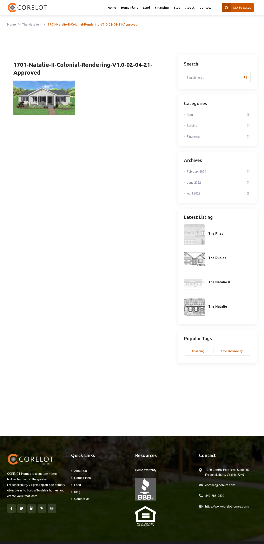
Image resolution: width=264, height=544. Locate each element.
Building (219, 126)
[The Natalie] (194, 307)
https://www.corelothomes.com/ (227, 506)
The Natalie (217, 306)
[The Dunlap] (194, 259)
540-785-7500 (214, 496)
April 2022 (219, 193)
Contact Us (82, 499)
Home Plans (129, 7)
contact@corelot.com (220, 485)
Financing (162, 7)
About (189, 7)
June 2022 (219, 182)
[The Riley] (194, 234)
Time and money (232, 351)
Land (146, 7)
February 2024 (219, 172)
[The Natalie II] (194, 283)
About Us (80, 471)
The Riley (215, 233)
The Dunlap (217, 258)
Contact (205, 7)
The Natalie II (31, 24)
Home (112, 7)
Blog (177, 7)
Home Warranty (145, 470)
